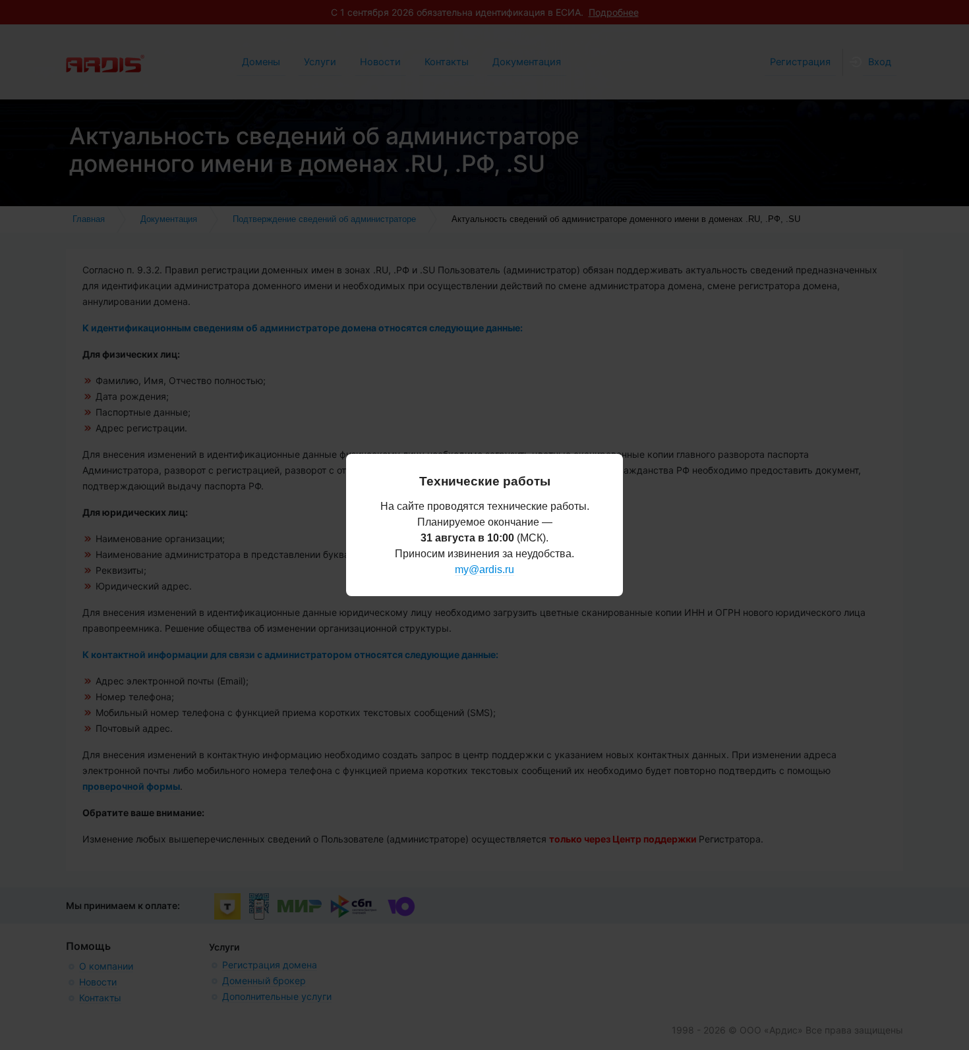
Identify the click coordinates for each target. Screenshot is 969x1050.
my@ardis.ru (484, 569)
